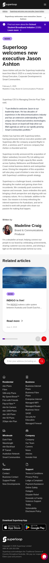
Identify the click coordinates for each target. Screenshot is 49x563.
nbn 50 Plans (8, 418)
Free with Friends (10, 400)
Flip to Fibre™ (9, 404)
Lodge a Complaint (34, 480)
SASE (28, 413)
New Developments (11, 484)
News (7, 39)
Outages (29, 491)
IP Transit (7, 450)
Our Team (30, 443)
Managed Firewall (34, 423)
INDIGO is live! (15, 300)
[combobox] (24, 361)
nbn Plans (7, 386)
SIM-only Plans (9, 393)
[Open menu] (44, 4)
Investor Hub (31, 457)
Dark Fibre (7, 440)
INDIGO (14, 305)
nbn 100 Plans (9, 414)
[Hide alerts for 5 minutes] (44, 24)
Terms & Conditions (34, 473)
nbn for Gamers (9, 407)
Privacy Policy (32, 477)
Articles (5, 11)
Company (30, 440)
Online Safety (32, 487)
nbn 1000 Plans (10, 411)
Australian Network (11, 454)
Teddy (28, 505)
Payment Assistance (35, 484)
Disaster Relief (32, 495)
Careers (29, 447)
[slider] (10, 339)
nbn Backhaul (9, 447)
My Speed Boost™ (11, 397)
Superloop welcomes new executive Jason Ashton (27, 11)
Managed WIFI (32, 403)
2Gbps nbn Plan (10, 421)
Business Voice (32, 410)
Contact (6, 473)
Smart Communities (11, 457)
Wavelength (8, 443)
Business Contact (10, 477)
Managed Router (33, 406)
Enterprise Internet (34, 399)
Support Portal (9, 480)
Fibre (5, 390)
